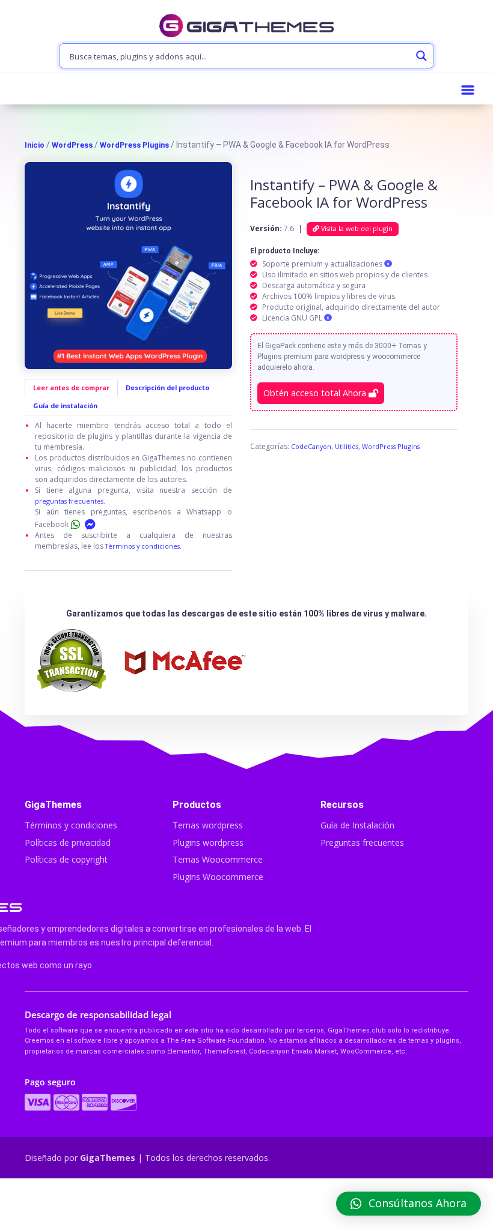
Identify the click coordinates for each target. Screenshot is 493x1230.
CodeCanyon (311, 446)
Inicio (34, 144)
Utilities (346, 446)
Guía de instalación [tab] (65, 405)
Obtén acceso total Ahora (316, 393)
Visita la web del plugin (356, 228)
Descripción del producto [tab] (167, 387)
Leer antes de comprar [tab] (71, 387)
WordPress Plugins (134, 144)
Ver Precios (246, 1205)
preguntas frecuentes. (70, 500)
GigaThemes (107, 1157)
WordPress (72, 144)
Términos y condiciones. (143, 545)
